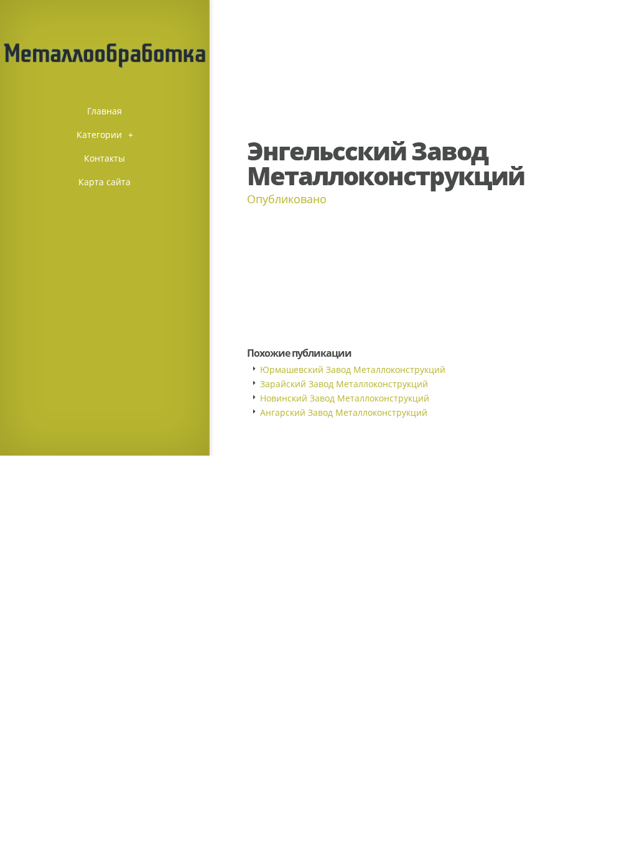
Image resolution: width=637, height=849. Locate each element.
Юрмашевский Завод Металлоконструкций (352, 369)
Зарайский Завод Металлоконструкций (344, 384)
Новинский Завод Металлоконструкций (344, 398)
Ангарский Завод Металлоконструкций (343, 412)
